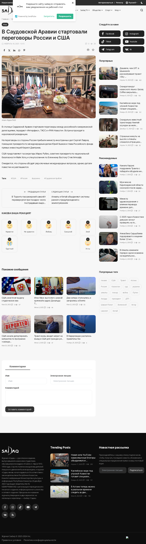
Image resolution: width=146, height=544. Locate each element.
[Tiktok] (20, 507)
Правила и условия (11, 540)
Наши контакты (9, 2)
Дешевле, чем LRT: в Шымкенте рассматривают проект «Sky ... (130, 72)
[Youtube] (28, 507)
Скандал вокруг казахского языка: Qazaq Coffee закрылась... (131, 89)
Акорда (104, 298)
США (14, 178)
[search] (141, 10)
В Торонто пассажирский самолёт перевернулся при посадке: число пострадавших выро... (29, 199)
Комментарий (12, 387)
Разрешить (65, 16)
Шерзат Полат (107, 304)
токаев (104, 280)
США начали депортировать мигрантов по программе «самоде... (15, 339)
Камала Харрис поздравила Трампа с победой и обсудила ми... (131, 168)
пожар (115, 292)
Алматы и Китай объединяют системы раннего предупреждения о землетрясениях (70, 199)
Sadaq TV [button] (84, 10)
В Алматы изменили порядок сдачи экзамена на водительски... (131, 253)
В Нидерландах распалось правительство (79, 337)
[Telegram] (35, 507)
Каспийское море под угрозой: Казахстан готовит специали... (130, 106)
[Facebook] (5, 507)
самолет (104, 311)
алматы (104, 292)
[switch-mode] (142, 3)
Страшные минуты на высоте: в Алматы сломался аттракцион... (131, 139)
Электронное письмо (60, 375)
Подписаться (136, 470)
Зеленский (121, 304)
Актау (133, 304)
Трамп (123, 280)
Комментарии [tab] (18, 366)
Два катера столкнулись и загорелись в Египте (79, 299)
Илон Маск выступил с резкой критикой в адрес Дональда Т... (48, 301)
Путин (135, 292)
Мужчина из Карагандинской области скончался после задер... (131, 185)
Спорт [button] (107, 10)
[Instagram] (12, 507)
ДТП (127, 298)
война (125, 292)
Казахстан (116, 286)
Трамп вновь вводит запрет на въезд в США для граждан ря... (48, 337)
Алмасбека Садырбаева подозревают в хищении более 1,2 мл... (131, 236)
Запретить (49, 16)
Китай (115, 311)
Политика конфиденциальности (40, 540)
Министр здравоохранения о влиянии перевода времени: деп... (129, 202)
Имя (7, 375)
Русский (132, 2)
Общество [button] (96, 10)
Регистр (119, 2)
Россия (24, 178)
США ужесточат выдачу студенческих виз (13, 299)
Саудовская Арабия (53, 178)
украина (36, 178)
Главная (5, 19)
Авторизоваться (105, 2)
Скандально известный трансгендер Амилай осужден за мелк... (130, 122)
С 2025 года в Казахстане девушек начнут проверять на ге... (132, 220)
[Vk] (5, 515)
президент (116, 298)
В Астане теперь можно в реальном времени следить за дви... (83, 489)
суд (126, 286)
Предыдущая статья (36, 192)
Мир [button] (117, 10)
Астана (133, 280)
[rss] (12, 515)
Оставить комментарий (19, 409)
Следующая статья (60, 192)
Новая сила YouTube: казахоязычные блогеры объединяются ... (83, 458)
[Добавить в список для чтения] (93, 50)
